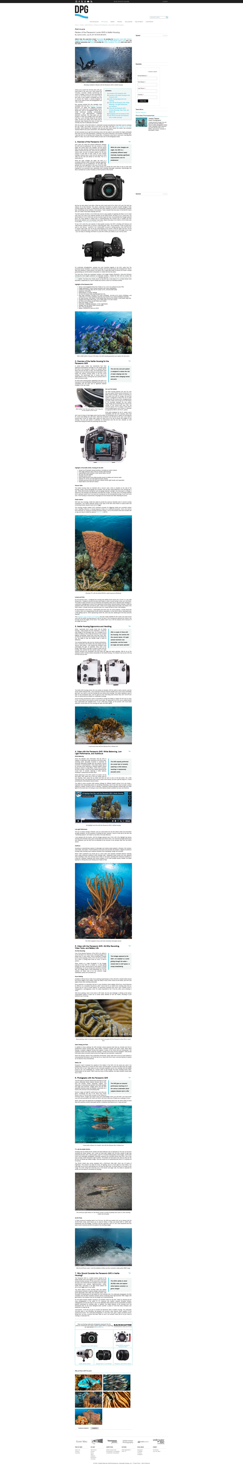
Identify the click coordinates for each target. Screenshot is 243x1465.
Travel (119, 21)
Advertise (165, 35)
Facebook (140, 1450)
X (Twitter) (139, 1451)
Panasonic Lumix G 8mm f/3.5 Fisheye (88, 616)
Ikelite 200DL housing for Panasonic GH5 (123, 1346)
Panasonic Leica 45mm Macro (123, 1363)
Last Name (141, 88)
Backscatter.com (99, 1327)
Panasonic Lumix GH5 (119, 39)
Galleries (128, 21)
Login (165, 1)
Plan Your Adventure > (141, 112)
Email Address (142, 76)
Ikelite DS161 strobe (84, 1363)
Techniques (94, 21)
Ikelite (92, 42)
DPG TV (124, 1451)
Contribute (155, 1450)
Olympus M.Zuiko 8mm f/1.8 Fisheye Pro (86, 277)
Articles (104, 21)
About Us (77, 1450)
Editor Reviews (89, 25)
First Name (142, 82)
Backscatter (100, 39)
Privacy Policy (136, 1463)
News (112, 21)
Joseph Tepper (153, 119)
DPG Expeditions (126, 1450)
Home (76, 25)
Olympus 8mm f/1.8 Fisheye (103, 1363)
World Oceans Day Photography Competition (113, 1450)
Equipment (139, 21)
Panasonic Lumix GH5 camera (89, 1346)
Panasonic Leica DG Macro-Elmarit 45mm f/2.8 (111, 40)
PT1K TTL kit (99, 512)
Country (141, 94)
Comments (94, 1428)
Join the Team (156, 1451)
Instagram (140, 1454)
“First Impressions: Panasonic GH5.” (92, 221)
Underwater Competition (112, 1453)
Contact (77, 1451)
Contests (149, 21)
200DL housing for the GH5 (112, 42)
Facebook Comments (83, 1428)
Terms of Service (146, 1463)
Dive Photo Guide (121, 1)
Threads (139, 1453)
